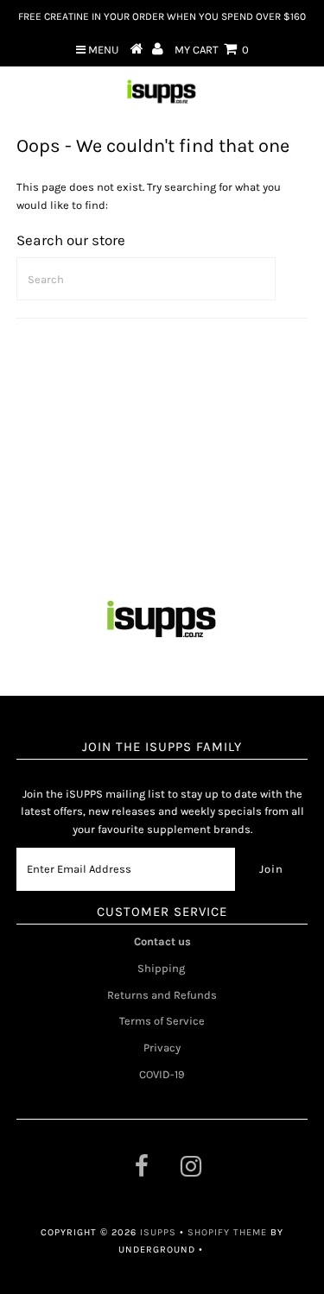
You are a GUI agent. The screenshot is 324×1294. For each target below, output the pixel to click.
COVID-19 (162, 1074)
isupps (160, 1232)
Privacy (162, 1047)
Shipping (162, 968)
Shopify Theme (227, 1232)
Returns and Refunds (162, 994)
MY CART (212, 49)
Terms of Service (162, 1020)
